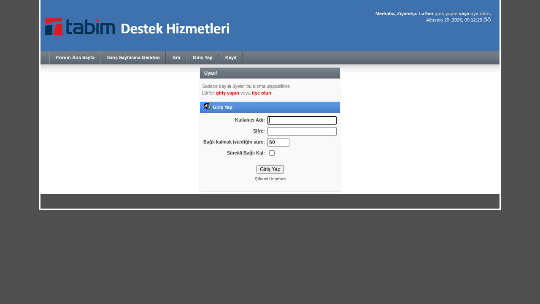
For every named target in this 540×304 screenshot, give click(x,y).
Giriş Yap (203, 57)
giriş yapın (446, 13)
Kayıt (231, 57)
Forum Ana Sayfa (75, 57)
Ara (176, 57)
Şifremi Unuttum (270, 178)
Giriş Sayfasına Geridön (133, 57)
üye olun (480, 13)
